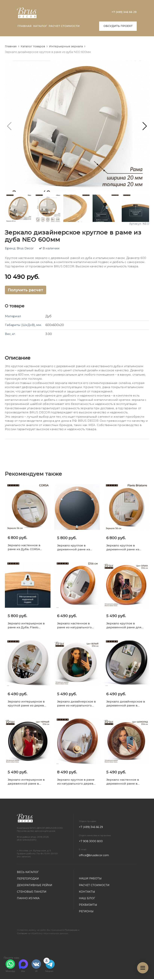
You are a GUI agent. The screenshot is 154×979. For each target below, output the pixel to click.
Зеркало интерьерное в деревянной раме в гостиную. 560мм (26, 782)
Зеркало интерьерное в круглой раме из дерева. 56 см (27, 703)
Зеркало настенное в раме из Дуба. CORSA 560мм (24, 547)
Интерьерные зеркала (66, 46)
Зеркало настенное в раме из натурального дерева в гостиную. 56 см (77, 625)
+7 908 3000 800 (91, 841)
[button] (144, 126)
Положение (71, 930)
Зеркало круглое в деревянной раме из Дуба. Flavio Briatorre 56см (122, 547)
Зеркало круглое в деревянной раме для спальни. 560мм (123, 625)
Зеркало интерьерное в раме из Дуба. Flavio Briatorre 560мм (26, 625)
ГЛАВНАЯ (24, 26)
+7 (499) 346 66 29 (124, 12)
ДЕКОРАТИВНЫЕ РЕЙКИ (34, 885)
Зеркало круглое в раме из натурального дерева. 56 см (76, 782)
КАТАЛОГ (40, 26)
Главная (11, 46)
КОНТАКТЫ (87, 891)
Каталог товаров (33, 46)
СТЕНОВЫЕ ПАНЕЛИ (31, 891)
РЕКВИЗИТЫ (88, 904)
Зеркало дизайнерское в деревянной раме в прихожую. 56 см (125, 703)
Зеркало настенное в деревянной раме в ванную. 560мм (122, 782)
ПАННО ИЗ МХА (28, 898)
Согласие (22, 933)
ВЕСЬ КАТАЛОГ (28, 872)
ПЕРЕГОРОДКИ (28, 878)
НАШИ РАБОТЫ (90, 878)
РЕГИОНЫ (86, 911)
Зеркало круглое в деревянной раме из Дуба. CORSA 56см (73, 547)
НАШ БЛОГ (87, 898)
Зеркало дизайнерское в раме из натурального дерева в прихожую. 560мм (76, 703)
